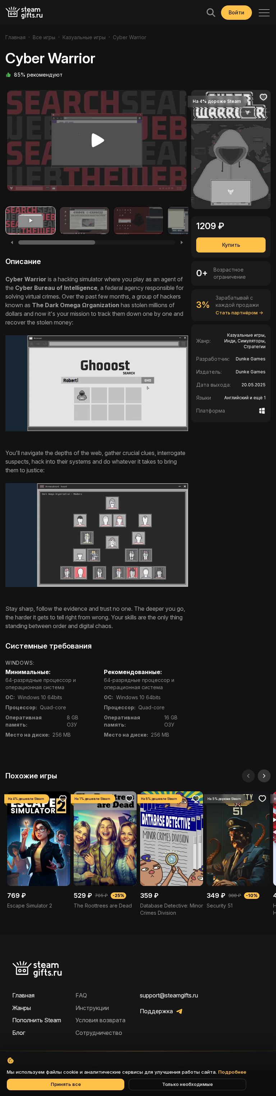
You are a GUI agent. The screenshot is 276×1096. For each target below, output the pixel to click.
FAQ (81, 995)
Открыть (38, 850)
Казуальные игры (84, 37)
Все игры (44, 37)
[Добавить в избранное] (263, 97)
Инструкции (92, 1008)
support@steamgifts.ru (169, 995)
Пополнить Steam (36, 1020)
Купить (231, 245)
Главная (15, 37)
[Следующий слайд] (264, 775)
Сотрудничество (98, 1032)
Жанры (21, 1008)
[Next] (182, 242)
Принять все (66, 1084)
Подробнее (232, 1072)
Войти (236, 12)
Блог (18, 1032)
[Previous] (12, 242)
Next (178, 142)
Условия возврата (100, 1020)
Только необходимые (187, 1084)
